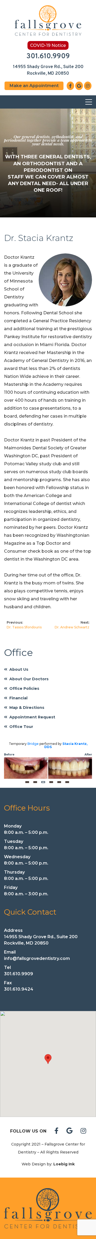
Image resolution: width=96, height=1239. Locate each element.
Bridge (33, 744)
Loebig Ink (64, 1164)
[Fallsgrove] (48, 1208)
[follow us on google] (69, 1131)
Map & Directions (26, 707)
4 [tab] (51, 782)
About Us (18, 669)
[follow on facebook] (56, 1131)
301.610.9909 (48, 56)
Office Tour (21, 726)
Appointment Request (32, 717)
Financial (18, 698)
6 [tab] (67, 782)
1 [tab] (27, 782)
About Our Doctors (29, 679)
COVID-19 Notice (48, 45)
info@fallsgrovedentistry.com (37, 958)
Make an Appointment (34, 85)
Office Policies (24, 688)
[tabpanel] (48, 760)
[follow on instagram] (83, 1131)
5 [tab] (59, 782)
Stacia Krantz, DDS (65, 745)
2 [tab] (35, 782)
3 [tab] (43, 782)
